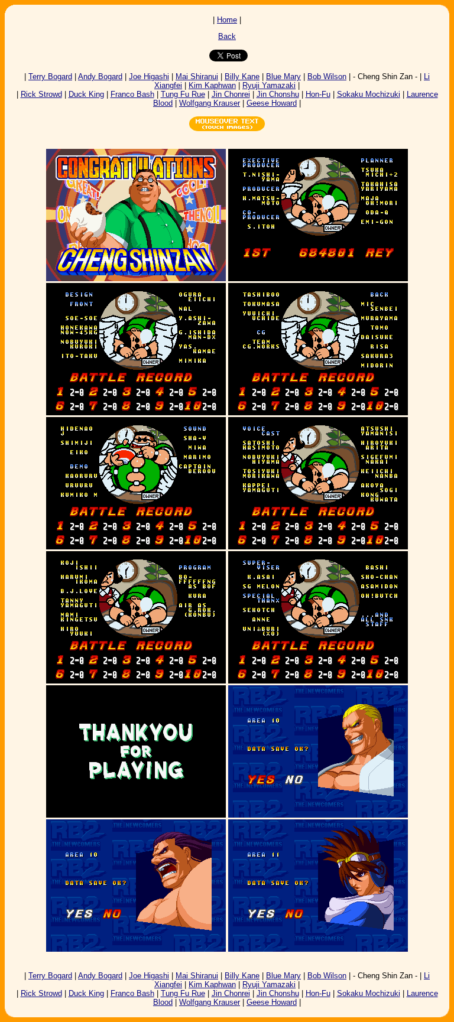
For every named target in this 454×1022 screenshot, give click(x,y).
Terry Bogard (50, 76)
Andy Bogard (100, 76)
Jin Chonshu (278, 94)
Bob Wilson (326, 76)
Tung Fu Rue (183, 94)
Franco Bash (132, 94)
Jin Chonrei (231, 94)
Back (227, 36)
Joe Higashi (149, 76)
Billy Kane (242, 76)
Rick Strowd (41, 94)
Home (227, 19)
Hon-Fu (318, 94)
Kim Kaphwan (212, 85)
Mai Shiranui (197, 76)
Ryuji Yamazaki (269, 85)
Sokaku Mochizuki (368, 94)
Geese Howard (272, 103)
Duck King (86, 94)
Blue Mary (283, 76)
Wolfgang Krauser (209, 103)
